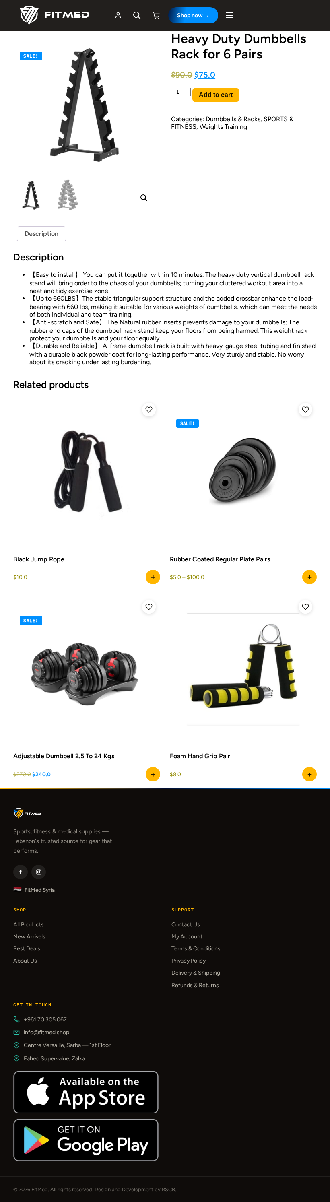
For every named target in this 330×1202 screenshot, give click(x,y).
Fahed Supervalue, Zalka (54, 1058)
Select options (309, 577)
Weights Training (223, 126)
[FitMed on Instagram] (38, 872)
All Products (28, 924)
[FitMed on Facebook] (20, 872)
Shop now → (193, 15)
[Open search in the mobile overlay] (137, 15)
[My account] (118, 15)
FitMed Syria (34, 889)
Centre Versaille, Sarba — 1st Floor (67, 1045)
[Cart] (156, 15)
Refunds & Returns (195, 985)
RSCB (168, 1189)
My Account (186, 936)
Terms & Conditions (196, 948)
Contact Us (185, 924)
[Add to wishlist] (149, 409)
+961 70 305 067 (45, 1019)
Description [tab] (41, 233)
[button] (144, 198)
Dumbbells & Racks (233, 119)
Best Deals (26, 948)
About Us (25, 960)
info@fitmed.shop (46, 1032)
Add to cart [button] (153, 577)
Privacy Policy (188, 960)
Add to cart (216, 94)
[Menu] (229, 15)
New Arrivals (29, 936)
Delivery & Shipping (195, 972)
